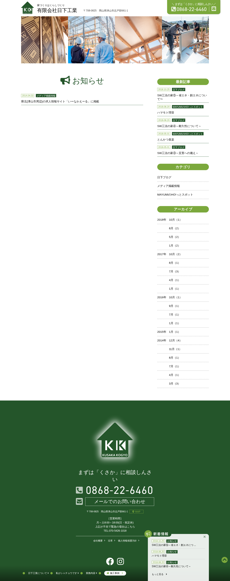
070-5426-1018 (117, 530)
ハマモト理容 (165, 112)
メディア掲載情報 (168, 186)
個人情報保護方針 (127, 540)
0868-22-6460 (192, 9)
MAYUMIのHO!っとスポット (175, 194)
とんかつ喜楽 (165, 139)
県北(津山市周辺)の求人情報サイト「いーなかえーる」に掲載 (60, 101)
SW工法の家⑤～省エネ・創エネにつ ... (174, 545)
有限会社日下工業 (57, 8)
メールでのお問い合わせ (119, 501)
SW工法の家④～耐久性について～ (179, 126)
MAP (137, 511)
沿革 (110, 540)
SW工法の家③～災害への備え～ (177, 153)
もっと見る (159, 574)
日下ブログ (164, 177)
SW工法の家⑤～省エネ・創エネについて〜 (182, 97)
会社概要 (98, 540)
